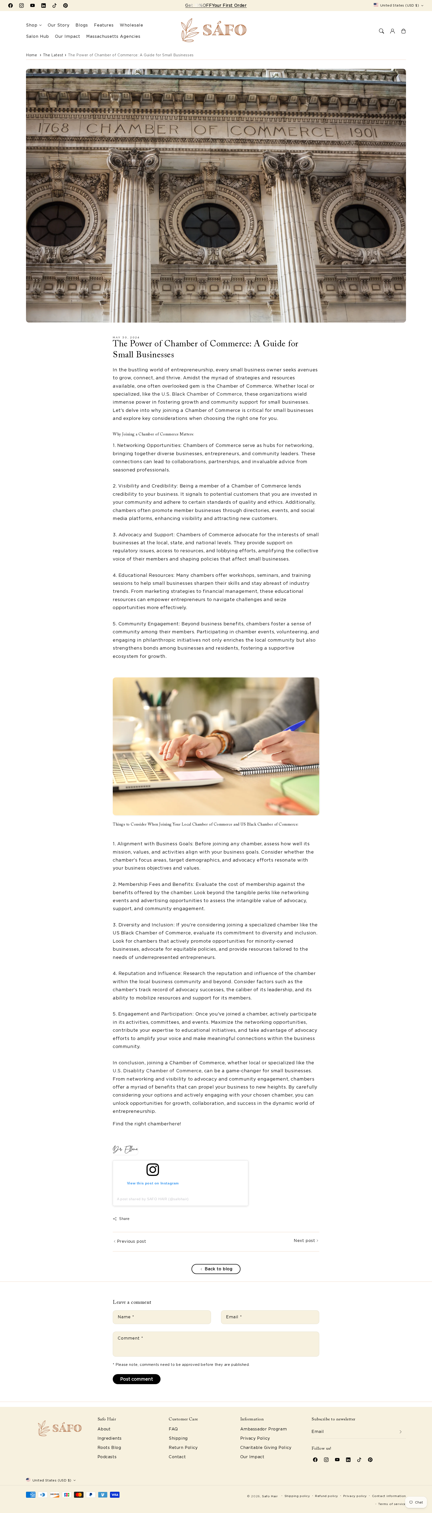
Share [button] (124, 1219)
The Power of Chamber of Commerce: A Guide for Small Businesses (131, 55)
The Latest (53, 55)
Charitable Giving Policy (266, 1447)
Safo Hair (270, 1496)
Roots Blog (109, 1447)
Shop (32, 25)
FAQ (173, 1429)
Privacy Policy (255, 1438)
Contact (177, 1456)
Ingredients (110, 1438)
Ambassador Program (263, 1429)
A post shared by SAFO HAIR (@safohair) (153, 1199)
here (174, 1123)
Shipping (178, 1438)
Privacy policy (355, 1496)
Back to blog (218, 1269)
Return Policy (183, 1447)
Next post (305, 1240)
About (104, 1429)
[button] (381, 31)
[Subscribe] (400, 1432)
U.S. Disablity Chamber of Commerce (157, 1070)
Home (31, 55)
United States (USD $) (399, 5)
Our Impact (252, 1456)
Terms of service (392, 1504)
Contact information (389, 1496)
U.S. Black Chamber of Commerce (202, 394)
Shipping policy (297, 1496)
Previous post (131, 1241)
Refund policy (326, 1496)
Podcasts (107, 1456)
